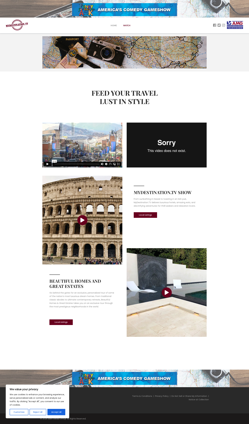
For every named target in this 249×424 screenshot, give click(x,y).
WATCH (126, 25)
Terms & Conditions (142, 396)
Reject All (37, 412)
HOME (114, 25)
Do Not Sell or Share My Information (189, 396)
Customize (19, 412)
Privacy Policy (162, 396)
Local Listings (61, 322)
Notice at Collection (199, 399)
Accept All (56, 412)
